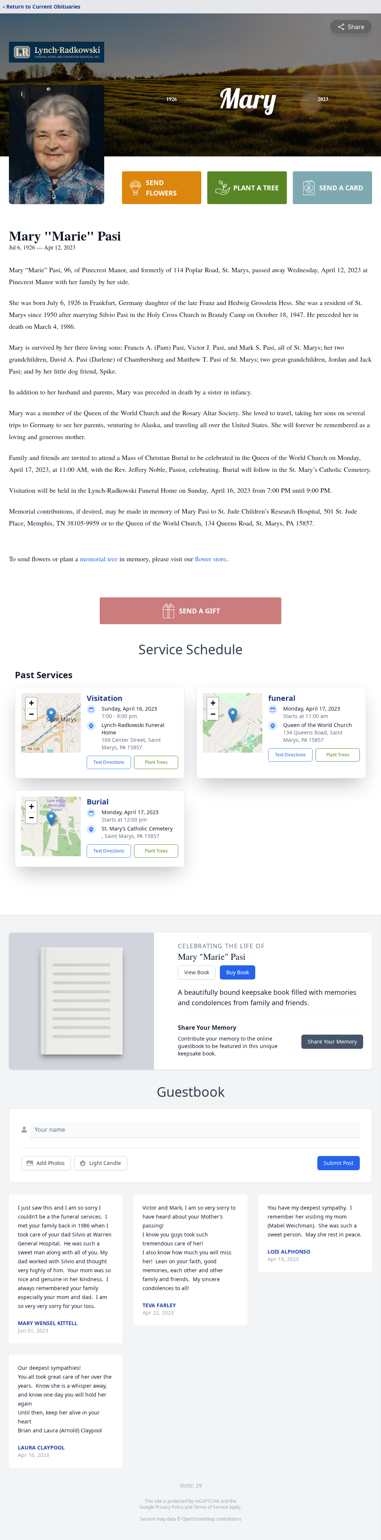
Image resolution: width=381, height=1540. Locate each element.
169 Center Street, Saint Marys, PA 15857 (131, 743)
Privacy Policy (169, 1507)
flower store (210, 558)
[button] (51, 715)
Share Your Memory (332, 1041)
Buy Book (237, 972)
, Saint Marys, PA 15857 (130, 835)
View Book (196, 972)
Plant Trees (156, 762)
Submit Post (338, 1162)
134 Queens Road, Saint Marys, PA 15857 (313, 736)
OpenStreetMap (198, 1519)
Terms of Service (210, 1507)
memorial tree (99, 558)
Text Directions (108, 762)
